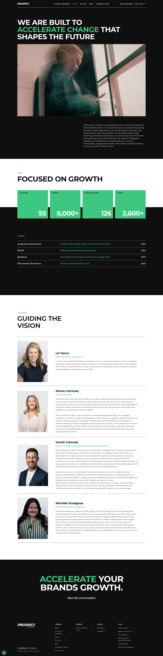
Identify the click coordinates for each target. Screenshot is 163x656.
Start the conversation (81, 598)
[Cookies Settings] (4, 652)
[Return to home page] (23, 4)
